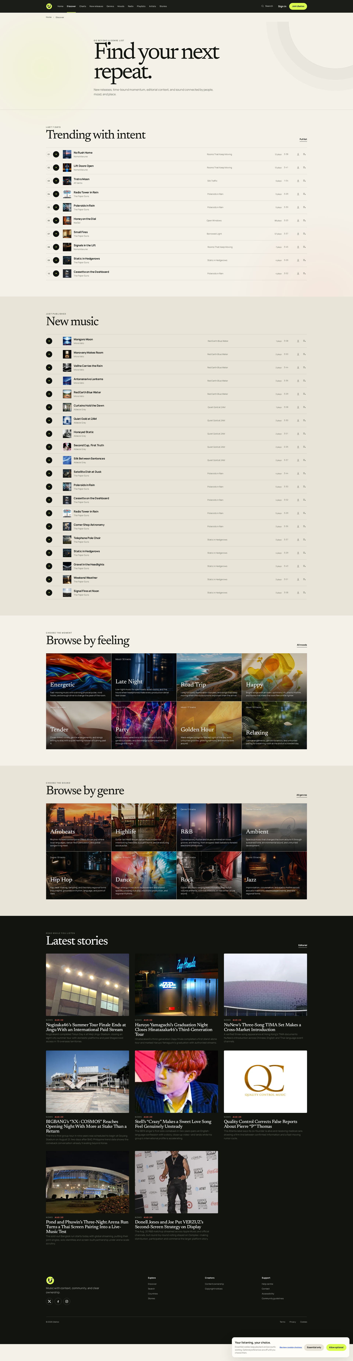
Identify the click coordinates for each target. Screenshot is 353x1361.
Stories (163, 6)
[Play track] (56, 154)
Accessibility (268, 1293)
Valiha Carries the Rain (88, 366)
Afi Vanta (78, 183)
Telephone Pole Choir (87, 538)
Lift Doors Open (84, 166)
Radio (131, 6)
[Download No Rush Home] (298, 154)
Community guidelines (273, 1298)
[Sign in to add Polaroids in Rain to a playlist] (304, 207)
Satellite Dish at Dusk (87, 472)
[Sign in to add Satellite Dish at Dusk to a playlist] (304, 473)
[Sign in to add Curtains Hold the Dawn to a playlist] (304, 407)
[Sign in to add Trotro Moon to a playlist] (304, 181)
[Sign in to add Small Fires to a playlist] (304, 234)
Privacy (293, 1322)
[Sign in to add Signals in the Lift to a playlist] (304, 247)
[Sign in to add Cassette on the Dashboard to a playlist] (304, 273)
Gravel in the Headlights (89, 564)
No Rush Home (83, 153)
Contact (266, 1288)
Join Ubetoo (298, 6)
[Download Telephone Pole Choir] (298, 539)
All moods (302, 644)
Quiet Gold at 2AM (216, 407)
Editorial (302, 945)
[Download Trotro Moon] (298, 181)
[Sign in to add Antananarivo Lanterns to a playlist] (304, 381)
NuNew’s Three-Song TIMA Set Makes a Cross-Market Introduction (262, 1027)
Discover (71, 6)
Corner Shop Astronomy (89, 525)
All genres (302, 795)
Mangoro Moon (83, 339)
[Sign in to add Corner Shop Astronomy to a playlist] (304, 526)
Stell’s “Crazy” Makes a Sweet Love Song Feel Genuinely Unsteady (173, 1124)
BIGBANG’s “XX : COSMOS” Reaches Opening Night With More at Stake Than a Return (86, 1127)
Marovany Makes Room (88, 352)
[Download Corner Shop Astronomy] (298, 526)
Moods (120, 6)
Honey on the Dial (85, 219)
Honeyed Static (84, 432)
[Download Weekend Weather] (298, 579)
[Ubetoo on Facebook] (58, 1301)
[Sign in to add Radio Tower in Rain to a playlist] (304, 194)
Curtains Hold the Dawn (89, 405)
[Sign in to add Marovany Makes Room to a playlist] (304, 354)
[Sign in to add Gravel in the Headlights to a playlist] (304, 566)
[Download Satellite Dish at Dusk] (298, 473)
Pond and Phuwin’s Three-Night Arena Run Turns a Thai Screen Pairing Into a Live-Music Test (87, 1227)
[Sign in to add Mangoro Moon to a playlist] (304, 341)
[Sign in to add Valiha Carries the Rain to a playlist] (304, 367)
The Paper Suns (81, 196)
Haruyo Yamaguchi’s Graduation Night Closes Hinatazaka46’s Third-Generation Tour (173, 1030)
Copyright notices (213, 1288)
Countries (153, 1293)
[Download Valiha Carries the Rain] (298, 367)
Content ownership (214, 1283)
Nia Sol (77, 222)
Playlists (141, 6)
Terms (282, 1322)
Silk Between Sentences (89, 458)
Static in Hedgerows (87, 259)
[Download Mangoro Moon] (298, 341)
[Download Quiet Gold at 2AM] (298, 420)
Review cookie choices (291, 1347)
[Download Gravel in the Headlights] (298, 566)
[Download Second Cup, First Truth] (298, 447)
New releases (96, 6)
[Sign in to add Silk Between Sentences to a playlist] (304, 460)
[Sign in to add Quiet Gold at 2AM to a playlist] (304, 420)
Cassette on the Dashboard (91, 272)
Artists (152, 6)
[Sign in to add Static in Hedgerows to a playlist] (304, 260)
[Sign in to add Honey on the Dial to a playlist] (304, 220)
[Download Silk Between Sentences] (298, 460)
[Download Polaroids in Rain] (298, 207)
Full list (303, 139)
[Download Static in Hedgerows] (298, 260)
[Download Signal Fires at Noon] (298, 592)
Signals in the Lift (85, 245)
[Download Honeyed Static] (298, 433)
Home (60, 6)
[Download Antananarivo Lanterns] (298, 381)
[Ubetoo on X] (49, 1301)
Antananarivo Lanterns (88, 379)
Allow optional (336, 1347)
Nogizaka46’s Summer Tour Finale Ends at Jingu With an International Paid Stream (86, 1027)
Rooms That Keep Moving (219, 154)
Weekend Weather (85, 578)
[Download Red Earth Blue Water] (298, 394)
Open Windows (214, 220)
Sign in (282, 6)
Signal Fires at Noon (86, 591)
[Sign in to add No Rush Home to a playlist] (304, 154)
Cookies (303, 1322)
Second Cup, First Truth (89, 445)
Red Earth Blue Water (218, 341)
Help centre (267, 1283)
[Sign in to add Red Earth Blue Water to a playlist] (304, 394)
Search (151, 1288)
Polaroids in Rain (215, 194)
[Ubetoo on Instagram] (66, 1301)
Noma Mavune (81, 156)
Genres (110, 6)
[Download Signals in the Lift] (298, 247)
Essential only (314, 1347)
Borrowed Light (214, 233)
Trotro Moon (81, 179)
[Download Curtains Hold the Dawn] (298, 407)
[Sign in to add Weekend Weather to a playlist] (304, 579)
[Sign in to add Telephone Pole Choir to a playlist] (304, 539)
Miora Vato (79, 343)
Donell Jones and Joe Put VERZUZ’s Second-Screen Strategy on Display (169, 1224)
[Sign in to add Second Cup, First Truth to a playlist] (304, 447)
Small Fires (81, 232)
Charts (82, 6)
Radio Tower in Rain (86, 192)
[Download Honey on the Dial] (298, 220)
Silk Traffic (212, 180)
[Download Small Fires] (298, 234)
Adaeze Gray (80, 409)
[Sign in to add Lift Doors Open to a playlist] (304, 167)
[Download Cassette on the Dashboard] (298, 273)
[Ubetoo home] (49, 6)
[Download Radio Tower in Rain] (298, 194)
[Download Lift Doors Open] (298, 167)
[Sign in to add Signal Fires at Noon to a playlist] (304, 592)
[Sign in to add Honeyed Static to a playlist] (304, 433)
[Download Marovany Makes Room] (298, 354)
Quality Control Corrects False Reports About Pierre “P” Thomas (260, 1124)
